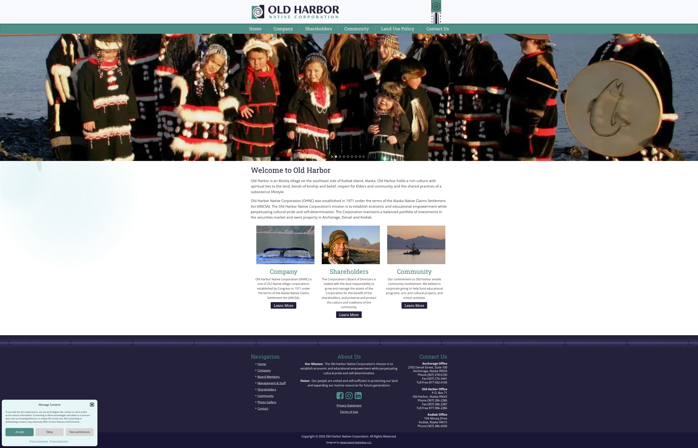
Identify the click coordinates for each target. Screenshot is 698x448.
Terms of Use (349, 412)
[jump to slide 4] (348, 157)
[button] (92, 404)
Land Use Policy (397, 28)
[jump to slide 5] (352, 157)
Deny (50, 431)
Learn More (283, 305)
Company (283, 28)
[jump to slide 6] (356, 157)
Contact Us (437, 28)
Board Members (269, 377)
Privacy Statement (38, 441)
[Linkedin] (358, 396)
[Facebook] (340, 396)
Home (255, 28)
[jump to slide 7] (360, 157)
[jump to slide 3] (344, 157)
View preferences (79, 431)
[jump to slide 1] (336, 157)
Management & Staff (272, 383)
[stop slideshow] (363, 157)
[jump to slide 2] (340, 157)
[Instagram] (349, 396)
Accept (19, 431)
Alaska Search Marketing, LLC (355, 442)
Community (356, 28)
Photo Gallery (267, 402)
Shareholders (318, 28)
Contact (263, 409)
